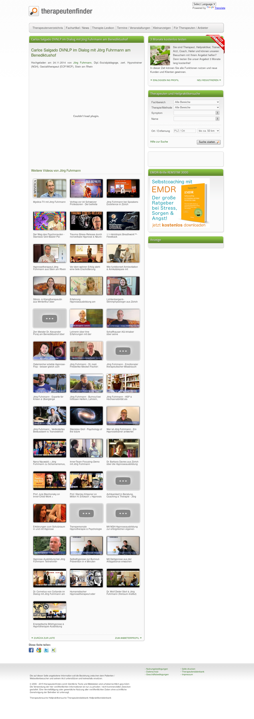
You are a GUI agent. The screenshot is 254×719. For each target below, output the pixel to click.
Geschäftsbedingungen (157, 674)
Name (154, 119)
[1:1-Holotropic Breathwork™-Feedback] (123, 229)
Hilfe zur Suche (159, 141)
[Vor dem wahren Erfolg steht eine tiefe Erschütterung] (86, 262)
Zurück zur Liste (44, 637)
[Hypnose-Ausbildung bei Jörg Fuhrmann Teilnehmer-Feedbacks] (49, 554)
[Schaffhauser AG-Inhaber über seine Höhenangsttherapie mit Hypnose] (123, 327)
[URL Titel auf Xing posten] (54, 651)
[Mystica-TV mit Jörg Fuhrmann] (49, 197)
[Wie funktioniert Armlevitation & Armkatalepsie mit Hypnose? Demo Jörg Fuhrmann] (123, 262)
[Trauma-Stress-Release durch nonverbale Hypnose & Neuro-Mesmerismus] (86, 229)
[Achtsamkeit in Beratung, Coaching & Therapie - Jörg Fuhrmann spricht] (123, 489)
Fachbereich (158, 102)
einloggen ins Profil (166, 80)
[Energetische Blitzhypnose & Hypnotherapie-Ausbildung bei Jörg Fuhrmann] (49, 619)
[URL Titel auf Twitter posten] (47, 651)
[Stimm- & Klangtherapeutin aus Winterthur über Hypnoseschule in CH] (49, 294)
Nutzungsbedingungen (156, 668)
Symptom (157, 113)
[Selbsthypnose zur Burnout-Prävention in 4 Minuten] (86, 554)
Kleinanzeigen (162, 28)
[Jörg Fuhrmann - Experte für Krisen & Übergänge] (49, 391)
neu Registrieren (207, 80)
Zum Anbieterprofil (127, 637)
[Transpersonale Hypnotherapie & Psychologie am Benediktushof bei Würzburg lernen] (86, 521)
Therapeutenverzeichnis (48, 28)
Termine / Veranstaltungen (133, 28)
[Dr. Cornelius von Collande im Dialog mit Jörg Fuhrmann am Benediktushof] (49, 586)
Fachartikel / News (77, 28)
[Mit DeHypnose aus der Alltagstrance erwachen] (123, 554)
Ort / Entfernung (160, 131)
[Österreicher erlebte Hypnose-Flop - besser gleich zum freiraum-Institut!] (49, 359)
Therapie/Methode (161, 107)
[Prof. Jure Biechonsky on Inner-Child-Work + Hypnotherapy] (49, 489)
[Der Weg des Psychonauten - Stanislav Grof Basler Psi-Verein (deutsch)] (49, 229)
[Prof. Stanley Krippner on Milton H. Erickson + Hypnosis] (86, 489)
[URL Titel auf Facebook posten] (32, 651)
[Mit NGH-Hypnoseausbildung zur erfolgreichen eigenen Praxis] (123, 521)
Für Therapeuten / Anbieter (191, 28)
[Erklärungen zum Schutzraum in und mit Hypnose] (49, 521)
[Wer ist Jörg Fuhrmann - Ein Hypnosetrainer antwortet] (123, 424)
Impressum (187, 674)
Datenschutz (152, 671)
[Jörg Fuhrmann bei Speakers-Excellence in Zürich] (123, 197)
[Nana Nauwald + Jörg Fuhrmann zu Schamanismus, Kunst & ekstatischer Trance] (49, 456)
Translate (220, 8)
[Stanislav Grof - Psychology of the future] (86, 424)
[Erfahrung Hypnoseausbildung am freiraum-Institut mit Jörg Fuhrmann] (86, 294)
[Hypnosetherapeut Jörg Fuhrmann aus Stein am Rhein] (49, 262)
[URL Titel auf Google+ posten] (39, 651)
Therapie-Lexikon (103, 28)
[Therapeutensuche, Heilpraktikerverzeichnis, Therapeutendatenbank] (60, 15)
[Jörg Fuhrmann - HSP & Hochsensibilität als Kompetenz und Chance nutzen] (123, 391)
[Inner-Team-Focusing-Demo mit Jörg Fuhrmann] (86, 456)
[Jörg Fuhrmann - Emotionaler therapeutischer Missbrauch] (123, 359)
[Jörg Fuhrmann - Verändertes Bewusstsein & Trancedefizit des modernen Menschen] (49, 424)
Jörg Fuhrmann (82, 62)
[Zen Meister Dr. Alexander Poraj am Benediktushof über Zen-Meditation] (49, 327)
